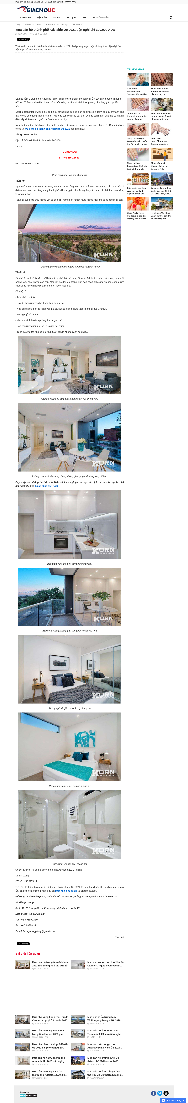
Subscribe (24, 1092)
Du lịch (71, 17)
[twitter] (159, 1093)
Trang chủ (25, 17)
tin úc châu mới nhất (46, 486)
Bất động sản (101, 17)
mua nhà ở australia (66, 890)
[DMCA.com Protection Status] (28, 1096)
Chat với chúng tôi (174, 1100)
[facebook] (153, 1093)
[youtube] (166, 1093)
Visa (84, 17)
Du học (57, 17)
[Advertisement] (69, 73)
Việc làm (42, 17)
